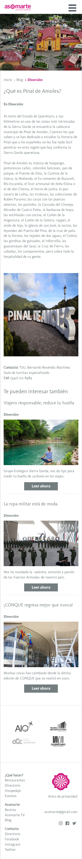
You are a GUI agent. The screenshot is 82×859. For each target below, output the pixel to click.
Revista (10, 810)
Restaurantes (15, 780)
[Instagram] (61, 824)
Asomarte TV (15, 815)
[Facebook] (67, 824)
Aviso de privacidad (62, 796)
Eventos (11, 796)
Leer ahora (41, 486)
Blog (19, 80)
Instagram (12, 844)
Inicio (8, 80)
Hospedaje (13, 790)
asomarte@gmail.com (60, 812)
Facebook (12, 839)
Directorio (12, 785)
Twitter (10, 849)
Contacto (12, 828)
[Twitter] (74, 824)
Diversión (35, 80)
